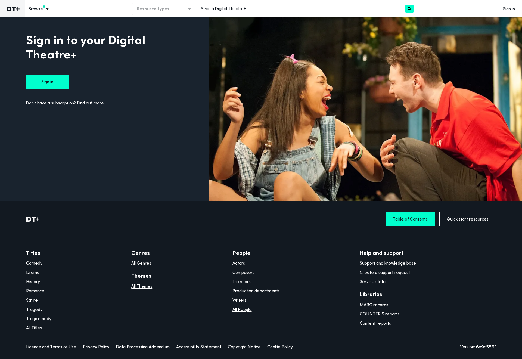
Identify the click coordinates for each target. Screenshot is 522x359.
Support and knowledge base (388, 263)
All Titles (34, 327)
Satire (32, 300)
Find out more (90, 103)
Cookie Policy (280, 346)
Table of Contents (410, 219)
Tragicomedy (38, 318)
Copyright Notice (244, 346)
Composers (243, 272)
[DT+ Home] (33, 219)
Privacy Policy (96, 346)
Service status (373, 281)
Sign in (509, 8)
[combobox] (300, 9)
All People (242, 309)
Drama (32, 272)
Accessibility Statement (198, 346)
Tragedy (34, 309)
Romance (35, 290)
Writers (239, 300)
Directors (241, 281)
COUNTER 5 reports (380, 314)
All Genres (141, 263)
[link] (12, 8)
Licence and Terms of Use (51, 346)
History (33, 281)
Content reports (375, 323)
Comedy (34, 263)
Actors (238, 263)
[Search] (409, 9)
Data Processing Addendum (143, 346)
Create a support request (385, 272)
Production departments (256, 290)
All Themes (141, 286)
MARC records (374, 304)
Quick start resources (468, 219)
